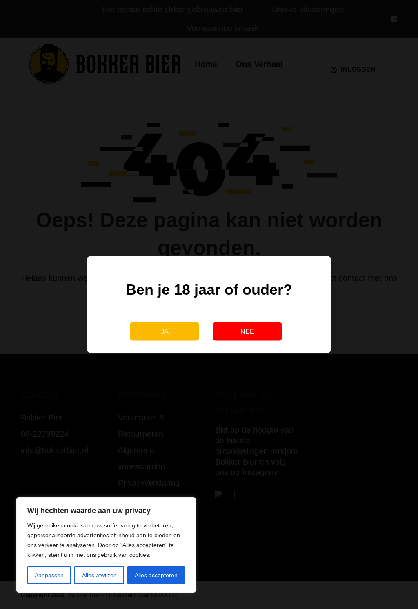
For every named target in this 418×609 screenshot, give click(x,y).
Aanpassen (49, 575)
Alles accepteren (156, 575)
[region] (106, 545)
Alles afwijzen (99, 575)
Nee (247, 331)
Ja (165, 331)
